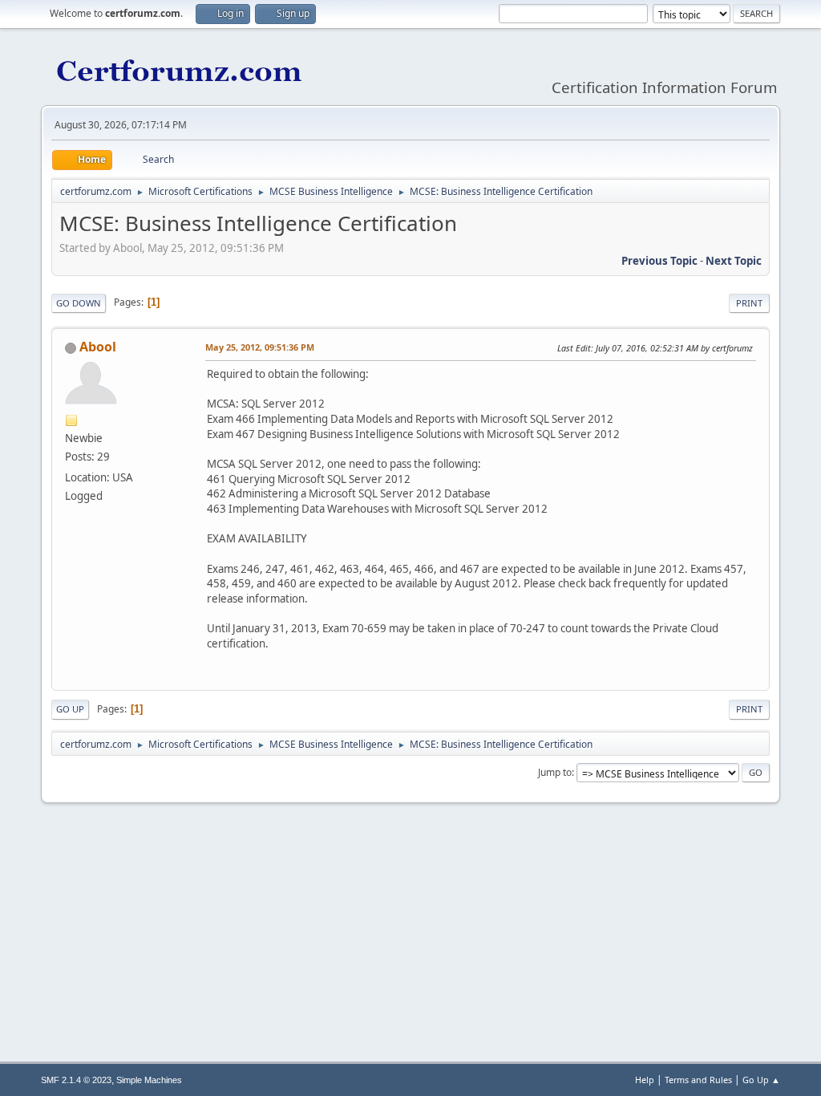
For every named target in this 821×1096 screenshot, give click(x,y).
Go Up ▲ (761, 1080)
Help (644, 1080)
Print (749, 303)
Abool (97, 346)
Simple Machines (149, 1080)
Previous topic (659, 261)
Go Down (78, 303)
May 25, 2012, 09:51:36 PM (259, 347)
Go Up (70, 709)
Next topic (734, 261)
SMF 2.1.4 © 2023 (76, 1080)
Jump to (555, 772)
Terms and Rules (698, 1080)
